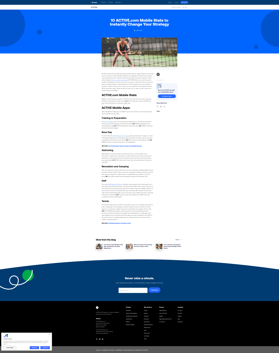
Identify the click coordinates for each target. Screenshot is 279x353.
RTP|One (128, 321)
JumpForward (129, 319)
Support (170, 2)
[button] (103, 2)
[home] (94, 2)
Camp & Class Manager (131, 313)
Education (146, 316)
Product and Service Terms (129, 350)
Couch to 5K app (109, 121)
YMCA (145, 338)
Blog (179, 319)
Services (111, 2)
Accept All (45, 347)
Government (147, 321)
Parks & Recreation (148, 324)
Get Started (184, 2)
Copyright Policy (105, 350)
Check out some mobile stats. (119, 80)
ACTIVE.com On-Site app (122, 136)
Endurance (146, 319)
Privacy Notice (112, 350)
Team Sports (147, 333)
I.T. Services (162, 321)
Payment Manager (130, 324)
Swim (145, 330)
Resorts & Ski (147, 327)
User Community (163, 313)
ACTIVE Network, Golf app (114, 184)
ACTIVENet (128, 310)
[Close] (49, 334)
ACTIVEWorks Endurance (131, 316)
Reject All (34, 347)
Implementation (162, 310)
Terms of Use (98, 350)
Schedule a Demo (167, 96)
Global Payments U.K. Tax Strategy (141, 350)
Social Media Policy (119, 350)
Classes (146, 313)
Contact (177, 2)
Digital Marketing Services (165, 319)
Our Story (180, 310)
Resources (184, 7)
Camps (145, 310)
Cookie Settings (9, 347)
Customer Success (176, 7)
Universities (146, 336)
